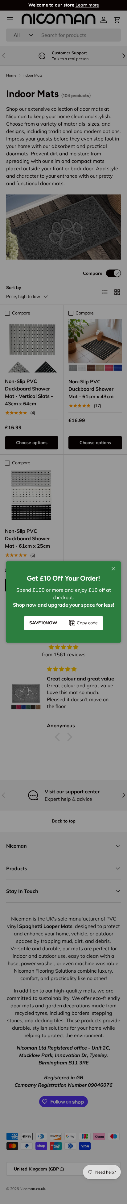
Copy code (87, 623)
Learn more (87, 5)
